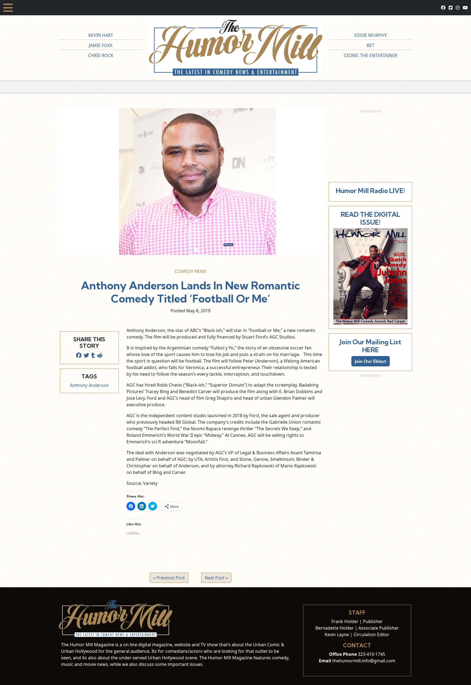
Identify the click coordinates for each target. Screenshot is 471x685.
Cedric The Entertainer (370, 55)
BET (370, 45)
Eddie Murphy (370, 35)
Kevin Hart (100, 35)
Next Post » (216, 578)
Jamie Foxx (100, 45)
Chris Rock (100, 55)
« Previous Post (169, 578)
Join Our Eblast (370, 361)
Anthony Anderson (89, 385)
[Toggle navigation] (8, 7)
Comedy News (191, 271)
